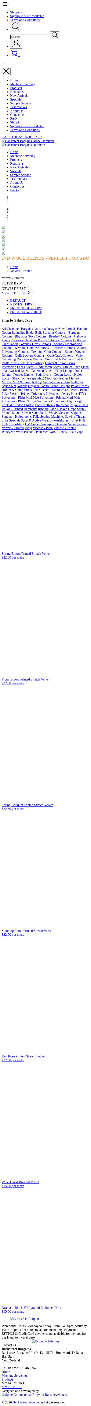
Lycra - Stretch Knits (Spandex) (23, 378)
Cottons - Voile (72, 355)
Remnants (16, 92)
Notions (22, 386)
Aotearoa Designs (45, 328)
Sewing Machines (52, 416)
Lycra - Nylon (73, 374)
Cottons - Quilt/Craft (48, 355)
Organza (34, 386)
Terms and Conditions (25, 20)
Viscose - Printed (65, 428)
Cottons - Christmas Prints (28, 340)
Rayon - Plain (79, 405)
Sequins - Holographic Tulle (20, 416)
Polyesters (38, 393)
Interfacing (9, 367)
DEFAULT (18, 300)
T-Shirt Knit (77, 420)
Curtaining (9, 359)
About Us (16, 111)
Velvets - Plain (77, 424)
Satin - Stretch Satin (25, 413)
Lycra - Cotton (53, 374)
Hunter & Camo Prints (60, 363)
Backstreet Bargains (26, 1402)
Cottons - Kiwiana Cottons (19, 348)
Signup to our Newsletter (27, 16)
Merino (74, 378)
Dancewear (24, 359)
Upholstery (16, 424)
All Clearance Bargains (17, 328)
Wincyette (8, 432)
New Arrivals (19, 95)
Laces (21, 367)
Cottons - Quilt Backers (17, 355)
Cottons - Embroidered (67, 344)
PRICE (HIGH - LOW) (26, 308)
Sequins (76, 413)
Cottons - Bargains (67, 332)
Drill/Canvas (10, 363)
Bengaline (18, 332)
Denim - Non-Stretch (47, 359)
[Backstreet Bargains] (25, 1319)
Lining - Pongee (12, 374)
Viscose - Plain (43, 428)
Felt (22, 363)
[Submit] (54, 35)
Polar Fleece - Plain (74, 390)
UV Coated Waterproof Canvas (46, 424)
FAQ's (14, 190)
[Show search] (15, 26)
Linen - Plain (53, 371)
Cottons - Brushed (48, 336)
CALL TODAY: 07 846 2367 (22, 137)
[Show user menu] (16, 44)
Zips (80, 432)
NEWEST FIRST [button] (14, 293)
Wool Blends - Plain (62, 432)
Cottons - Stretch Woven (68, 351)
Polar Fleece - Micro (46, 390)
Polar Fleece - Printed (16, 393)
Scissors (64, 413)
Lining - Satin (33, 374)
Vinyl (28, 428)
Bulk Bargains (44, 332)
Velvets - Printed (13, 428)
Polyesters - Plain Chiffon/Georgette (26, 401)
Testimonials (18, 107)
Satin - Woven (48, 413)
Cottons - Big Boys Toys (18, 336)
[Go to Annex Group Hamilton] (34, 1394)
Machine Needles (56, 378)
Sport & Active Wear (35, 420)
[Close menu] (6, 71)
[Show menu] (5, 4)
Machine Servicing (22, 84)
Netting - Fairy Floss (56, 382)
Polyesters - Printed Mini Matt (60, 397)
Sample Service (20, 103)
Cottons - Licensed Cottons (56, 348)
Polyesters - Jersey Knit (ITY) (66, 393)
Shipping (16, 12)
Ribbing (43, 409)
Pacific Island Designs (55, 386)
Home (14, 80)
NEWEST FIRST (22, 304)
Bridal (30, 332)
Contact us (17, 114)
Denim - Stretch (72, 359)
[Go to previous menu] (3, 63)
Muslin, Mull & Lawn (16, 382)
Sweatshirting (59, 420)
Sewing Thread (75, 416)
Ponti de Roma (45, 405)
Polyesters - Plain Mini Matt (21, 397)
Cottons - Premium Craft (34, 351)
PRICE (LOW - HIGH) (26, 312)
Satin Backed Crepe (63, 409)
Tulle (5, 424)
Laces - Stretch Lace (66, 367)
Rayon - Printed (12, 409)
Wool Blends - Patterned (32, 432)
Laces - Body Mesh (39, 367)
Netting (37, 382)
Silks (5, 420)
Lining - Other (72, 371)
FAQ (13, 118)
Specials (15, 99)
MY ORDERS (12, 1387)
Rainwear (62, 405)
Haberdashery (34, 363)
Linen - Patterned (32, 371)
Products (16, 88)
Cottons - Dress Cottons (35, 344)
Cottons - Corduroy (59, 340)
